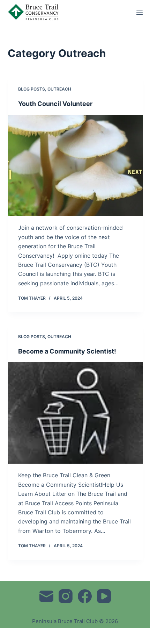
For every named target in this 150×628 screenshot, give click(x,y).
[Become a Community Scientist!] (75, 413)
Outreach (59, 89)
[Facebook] (85, 596)
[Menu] (139, 12)
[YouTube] (104, 596)
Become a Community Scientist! (67, 351)
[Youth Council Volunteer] (75, 165)
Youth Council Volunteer (55, 103)
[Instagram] (66, 596)
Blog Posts (31, 89)
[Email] (46, 596)
